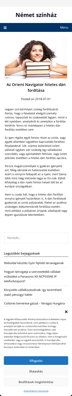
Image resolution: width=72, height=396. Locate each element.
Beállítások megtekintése (36, 382)
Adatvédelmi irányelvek (36, 391)
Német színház (36, 15)
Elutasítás (36, 371)
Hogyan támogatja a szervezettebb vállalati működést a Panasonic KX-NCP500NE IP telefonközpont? (32, 276)
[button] (66, 312)
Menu (64, 27)
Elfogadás (36, 361)
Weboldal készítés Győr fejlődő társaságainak (34, 263)
